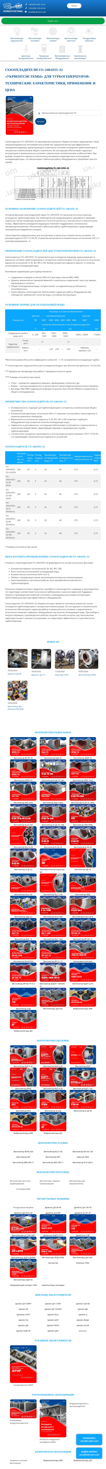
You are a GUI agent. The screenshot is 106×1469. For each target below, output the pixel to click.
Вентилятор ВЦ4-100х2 (53, 802)
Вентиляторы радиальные (16, 39)
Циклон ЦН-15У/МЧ (53, 1465)
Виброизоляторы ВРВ (82, 1008)
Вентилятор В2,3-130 (53, 1168)
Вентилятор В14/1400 (53, 916)
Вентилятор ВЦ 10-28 (23, 847)
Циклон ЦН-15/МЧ (23, 1459)
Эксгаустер (53, 1419)
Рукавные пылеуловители (44, 57)
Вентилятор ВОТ (53, 1191)
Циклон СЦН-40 (14, 674)
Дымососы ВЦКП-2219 (53, 1391)
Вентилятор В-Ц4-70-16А (53, 780)
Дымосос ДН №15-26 (23, 1369)
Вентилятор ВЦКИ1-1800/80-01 (52, 985)
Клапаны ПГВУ (82, 1419)
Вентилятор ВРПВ (23, 1088)
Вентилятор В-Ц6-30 (83, 1111)
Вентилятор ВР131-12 (53, 961)
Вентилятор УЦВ (23, 1008)
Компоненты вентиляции (80, 57)
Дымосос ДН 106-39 (82, 1346)
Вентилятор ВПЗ (23, 1111)
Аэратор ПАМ (83, 1191)
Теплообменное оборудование (62, 57)
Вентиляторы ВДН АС (23, 1435)
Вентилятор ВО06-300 (23, 1168)
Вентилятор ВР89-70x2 (83, 780)
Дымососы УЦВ (82, 1391)
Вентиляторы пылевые (35, 39)
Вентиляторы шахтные (71, 39)
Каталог (40, 121)
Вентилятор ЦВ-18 (83, 869)
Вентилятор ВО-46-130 (83, 1168)
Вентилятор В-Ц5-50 (23, 869)
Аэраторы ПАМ (61, 675)
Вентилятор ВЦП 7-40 (82, 1088)
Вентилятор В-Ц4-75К (23, 825)
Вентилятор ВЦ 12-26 (53, 894)
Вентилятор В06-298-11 (53, 1213)
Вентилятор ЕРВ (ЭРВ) (82, 825)
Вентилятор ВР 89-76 (23, 758)
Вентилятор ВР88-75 (83, 758)
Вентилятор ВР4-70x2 (23, 802)
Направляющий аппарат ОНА (23, 1441)
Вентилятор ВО (23, 1191)
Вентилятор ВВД (82, 894)
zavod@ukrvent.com (37, 12)
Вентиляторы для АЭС (53, 1008)
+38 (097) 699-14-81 (37, 4)
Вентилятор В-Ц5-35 (53, 847)
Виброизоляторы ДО (23, 1031)
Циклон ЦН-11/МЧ (53, 1459)
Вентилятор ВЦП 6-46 (53, 1066)
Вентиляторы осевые (53, 39)
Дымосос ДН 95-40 (53, 1346)
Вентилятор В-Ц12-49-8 (82, 916)
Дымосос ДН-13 (38, 675)
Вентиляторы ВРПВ (87, 675)
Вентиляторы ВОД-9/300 (53, 1413)
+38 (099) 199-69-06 (37, 8)
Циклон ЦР (23, 1465)
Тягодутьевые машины (89, 39)
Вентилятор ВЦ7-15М (53, 939)
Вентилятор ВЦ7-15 (23, 939)
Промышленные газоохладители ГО (59, 113)
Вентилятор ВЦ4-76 (53, 758)
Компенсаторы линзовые (53, 1441)
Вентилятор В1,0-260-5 (83, 1213)
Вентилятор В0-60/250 (23, 961)
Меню (74, 6)
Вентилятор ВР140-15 (82, 939)
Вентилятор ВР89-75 (23, 780)
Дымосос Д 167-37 (83, 1369)
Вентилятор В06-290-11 (23, 1213)
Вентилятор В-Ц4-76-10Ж (53, 825)
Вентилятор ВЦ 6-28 (23, 894)
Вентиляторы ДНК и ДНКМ (23, 1413)
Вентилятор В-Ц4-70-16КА (82, 802)
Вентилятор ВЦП (82, 1066)
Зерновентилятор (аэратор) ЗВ (52, 870)
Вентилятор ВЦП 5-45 (23, 1066)
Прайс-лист (53, 21)
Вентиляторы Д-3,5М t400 (23, 1391)
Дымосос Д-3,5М (53, 1369)
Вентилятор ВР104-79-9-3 (23, 983)
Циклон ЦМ (83, 1465)
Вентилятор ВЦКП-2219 (82, 983)
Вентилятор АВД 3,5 (23, 916)
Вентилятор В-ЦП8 (53, 1111)
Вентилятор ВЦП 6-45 (53, 1088)
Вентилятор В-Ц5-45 (83, 847)
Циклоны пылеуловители (25, 57)
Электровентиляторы (82, 961)
